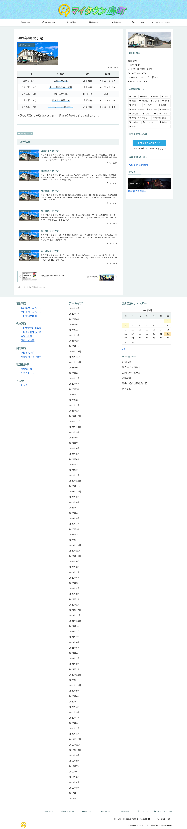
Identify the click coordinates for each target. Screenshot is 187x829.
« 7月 (125, 349)
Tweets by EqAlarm (138, 165)
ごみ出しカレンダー (164, 811)
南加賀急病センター (31, 356)
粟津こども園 (27, 340)
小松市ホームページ (31, 312)
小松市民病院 (27, 352)
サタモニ (25, 385)
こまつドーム (27, 373)
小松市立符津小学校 (31, 332)
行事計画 (87, 811)
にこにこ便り (145, 811)
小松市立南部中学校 (31, 328)
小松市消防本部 (29, 316)
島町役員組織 (68, 811)
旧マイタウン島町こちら (149, 143)
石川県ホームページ (31, 308)
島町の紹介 (49, 811)
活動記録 (106, 811)
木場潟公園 (26, 369)
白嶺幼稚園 (26, 336)
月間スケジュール (26, 134)
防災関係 (125, 811)
